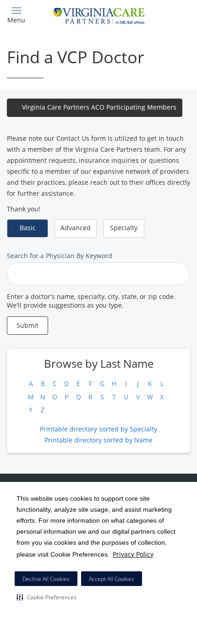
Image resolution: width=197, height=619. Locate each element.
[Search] (167, 14)
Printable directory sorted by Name (98, 440)
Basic (28, 227)
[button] (46, 597)
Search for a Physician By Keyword (59, 255)
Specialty (123, 227)
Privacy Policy (133, 554)
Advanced (75, 227)
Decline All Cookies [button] (46, 579)
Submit (27, 325)
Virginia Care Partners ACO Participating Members (99, 107)
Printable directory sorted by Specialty (98, 429)
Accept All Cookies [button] (111, 579)
